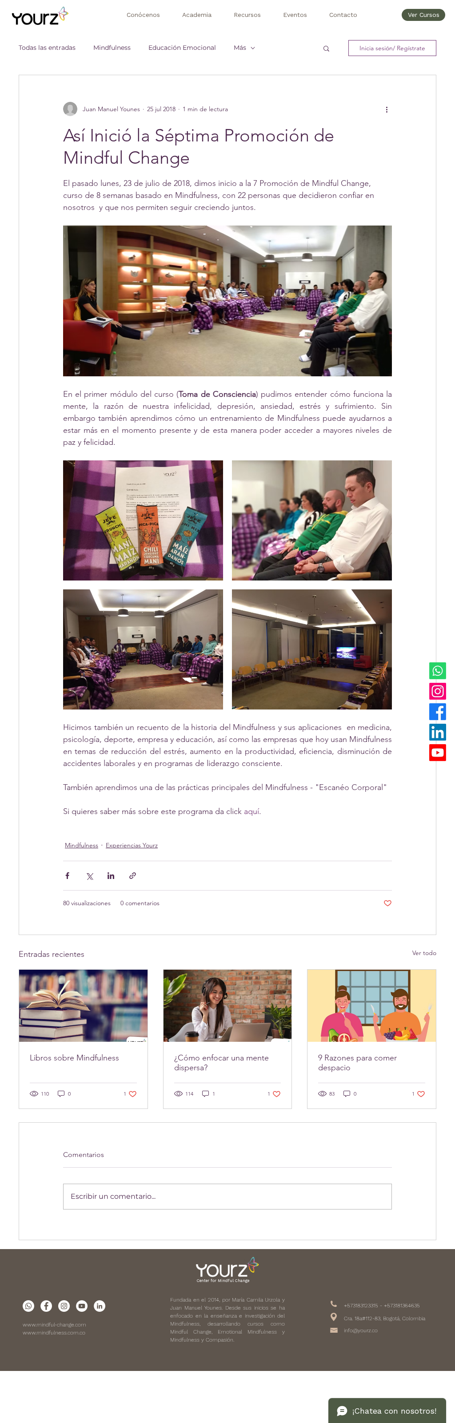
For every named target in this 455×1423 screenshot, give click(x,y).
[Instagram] (437, 691)
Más (240, 48)
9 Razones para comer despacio (357, 1062)
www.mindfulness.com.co (54, 1333)
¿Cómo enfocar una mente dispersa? (221, 1062)
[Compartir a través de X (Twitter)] (89, 875)
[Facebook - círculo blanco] (46, 1306)
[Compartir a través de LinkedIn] (111, 875)
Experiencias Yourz (132, 845)
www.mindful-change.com (54, 1325)
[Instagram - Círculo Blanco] (64, 1306)
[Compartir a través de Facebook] (67, 875)
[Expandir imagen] (143, 520)
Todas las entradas (47, 48)
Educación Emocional (182, 48)
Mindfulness (112, 48)
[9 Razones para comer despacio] (371, 1006)
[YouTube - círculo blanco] (82, 1306)
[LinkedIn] (437, 732)
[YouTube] (437, 752)
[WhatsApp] (437, 670)
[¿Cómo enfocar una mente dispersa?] (228, 1006)
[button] (143, 15)
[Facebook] (437, 711)
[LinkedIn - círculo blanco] (99, 1306)
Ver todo (424, 953)
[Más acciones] (386, 109)
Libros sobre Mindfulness (74, 1058)
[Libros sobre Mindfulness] (83, 1006)
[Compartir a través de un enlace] (132, 875)
